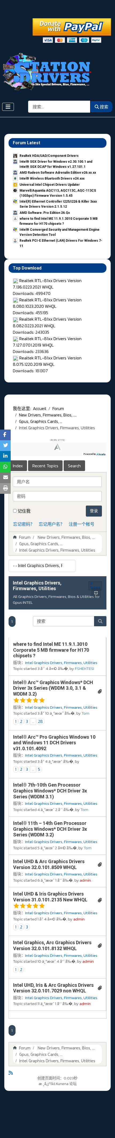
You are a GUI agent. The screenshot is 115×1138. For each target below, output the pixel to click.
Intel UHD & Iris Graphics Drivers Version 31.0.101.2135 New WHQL (50, 896)
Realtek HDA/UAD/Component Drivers (49, 156)
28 (40, 721)
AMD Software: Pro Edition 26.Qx (45, 213)
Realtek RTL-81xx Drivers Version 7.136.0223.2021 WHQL (47, 283)
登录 (94, 511)
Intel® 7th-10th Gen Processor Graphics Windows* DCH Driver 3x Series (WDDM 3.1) (50, 790)
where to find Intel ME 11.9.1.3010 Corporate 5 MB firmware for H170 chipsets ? (51, 649)
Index (18, 465)
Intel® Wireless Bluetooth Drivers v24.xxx (52, 178)
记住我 (24, 511)
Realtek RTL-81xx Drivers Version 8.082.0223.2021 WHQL (47, 322)
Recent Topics (45, 465)
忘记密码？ (23, 524)
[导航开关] (8, 107)
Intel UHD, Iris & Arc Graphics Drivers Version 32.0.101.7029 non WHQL (53, 988)
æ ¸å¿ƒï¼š (47, 1084)
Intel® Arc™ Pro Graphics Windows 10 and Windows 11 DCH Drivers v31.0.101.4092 (54, 742)
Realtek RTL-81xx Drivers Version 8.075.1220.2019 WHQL (47, 361)
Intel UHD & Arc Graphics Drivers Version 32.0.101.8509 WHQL (49, 864)
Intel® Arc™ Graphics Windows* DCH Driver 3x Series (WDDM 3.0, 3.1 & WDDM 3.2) (53, 688)
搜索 (104, 107)
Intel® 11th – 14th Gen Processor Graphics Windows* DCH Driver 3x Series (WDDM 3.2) (50, 828)
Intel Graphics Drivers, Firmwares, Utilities (37, 585)
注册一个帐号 (81, 524)
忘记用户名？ (51, 524)
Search (74, 465)
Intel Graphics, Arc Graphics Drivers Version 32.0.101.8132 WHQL (52, 945)
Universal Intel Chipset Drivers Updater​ (50, 185)
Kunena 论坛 (66, 1084)
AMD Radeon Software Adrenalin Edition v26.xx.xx (58, 173)
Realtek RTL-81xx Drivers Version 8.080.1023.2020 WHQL (47, 303)
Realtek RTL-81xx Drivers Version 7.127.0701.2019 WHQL (47, 341)
